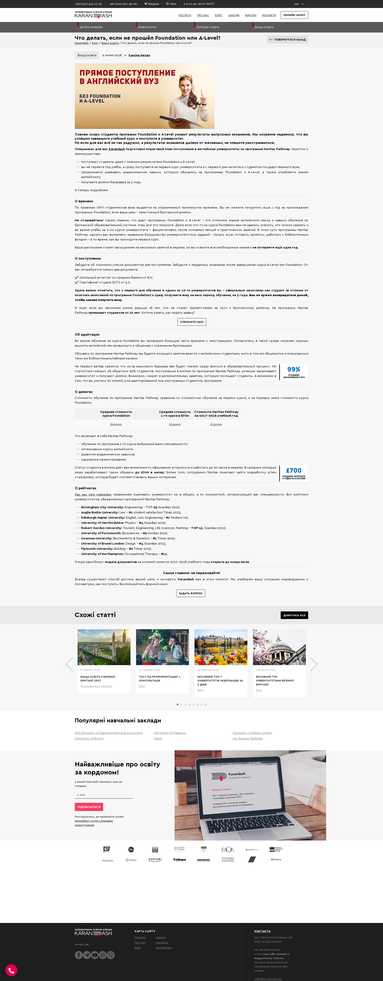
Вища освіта (110, 43)
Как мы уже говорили (93, 494)
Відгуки (250, 15)
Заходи (233, 15)
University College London (252, 733)
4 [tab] (190, 704)
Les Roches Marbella (248, 738)
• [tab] (125, 55)
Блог (218, 15)
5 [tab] (193, 704)
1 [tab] (178, 704)
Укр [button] (296, 4)
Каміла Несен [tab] (139, 55)
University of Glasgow (170, 733)
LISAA (158, 738)
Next (313, 664)
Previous (69, 664)
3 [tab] (186, 704)
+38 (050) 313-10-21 (268, 978)
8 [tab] (205, 704)
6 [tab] (197, 704)
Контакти (269, 15)
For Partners (164, 947)
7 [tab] (201, 704)
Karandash (82, 43)
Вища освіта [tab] (87, 55)
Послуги (184, 15)
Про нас (203, 15)
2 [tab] (182, 704)
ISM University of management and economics (109, 733)
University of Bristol (89, 738)
